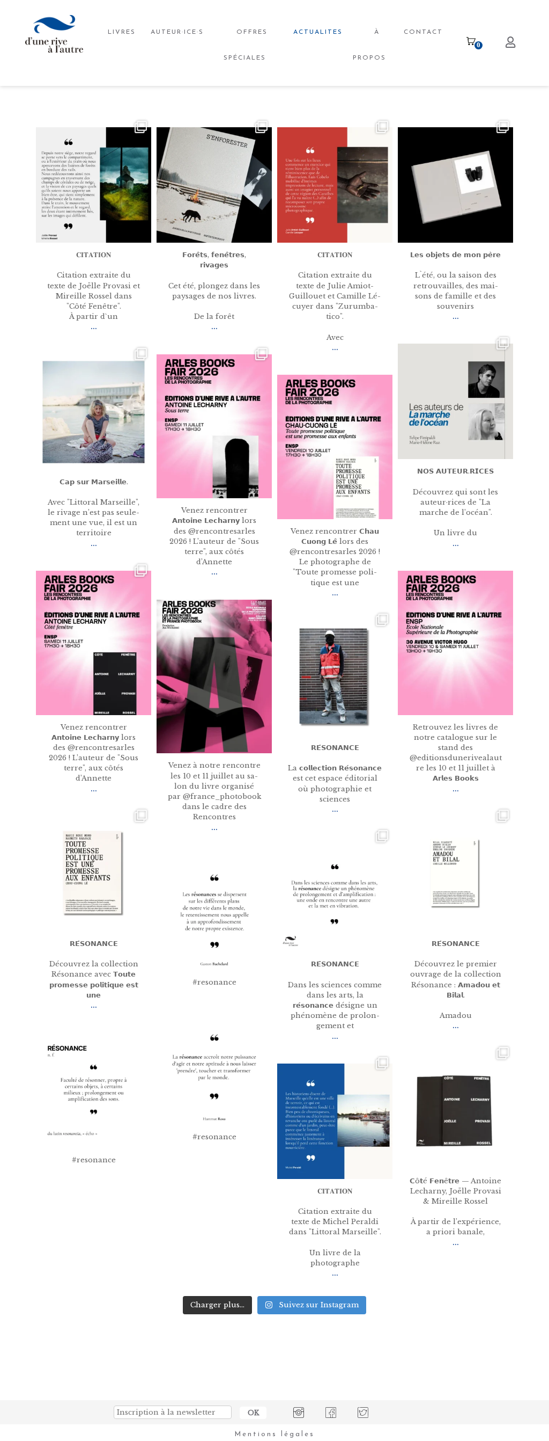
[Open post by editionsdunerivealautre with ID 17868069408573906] (334, 447)
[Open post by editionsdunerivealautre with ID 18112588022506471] (93, 873)
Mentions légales (274, 1434)
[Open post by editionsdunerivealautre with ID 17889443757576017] (455, 643)
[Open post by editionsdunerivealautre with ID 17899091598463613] (93, 1090)
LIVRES (122, 32)
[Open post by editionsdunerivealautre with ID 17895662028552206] (214, 426)
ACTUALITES (318, 32)
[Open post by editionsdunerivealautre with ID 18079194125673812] (214, 1067)
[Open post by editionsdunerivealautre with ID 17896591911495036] (455, 873)
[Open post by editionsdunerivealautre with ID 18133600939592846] (334, 678)
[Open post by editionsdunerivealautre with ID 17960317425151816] (455, 401)
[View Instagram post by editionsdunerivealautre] (141, 233)
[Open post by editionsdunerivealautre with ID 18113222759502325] (334, 1121)
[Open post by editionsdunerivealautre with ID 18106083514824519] (334, 894)
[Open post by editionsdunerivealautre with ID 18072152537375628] (93, 412)
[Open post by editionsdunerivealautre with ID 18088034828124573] (455, 185)
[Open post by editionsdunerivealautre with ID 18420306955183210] (93, 185)
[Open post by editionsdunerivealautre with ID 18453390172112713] (214, 912)
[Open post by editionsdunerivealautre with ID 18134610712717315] (214, 185)
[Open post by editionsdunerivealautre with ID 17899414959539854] (334, 185)
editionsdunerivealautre (92, 126)
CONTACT (423, 32)
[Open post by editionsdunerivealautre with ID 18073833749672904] (455, 1111)
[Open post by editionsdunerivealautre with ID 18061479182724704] (93, 643)
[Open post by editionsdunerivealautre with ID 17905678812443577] (214, 677)
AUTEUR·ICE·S (177, 32)
